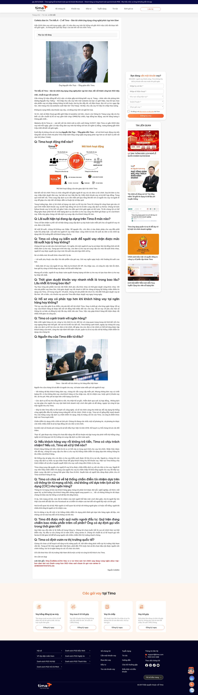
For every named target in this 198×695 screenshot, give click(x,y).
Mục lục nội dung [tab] (44, 35)
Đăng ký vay (145, 116)
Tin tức (115, 9)
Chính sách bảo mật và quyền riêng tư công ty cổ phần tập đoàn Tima (143, 258)
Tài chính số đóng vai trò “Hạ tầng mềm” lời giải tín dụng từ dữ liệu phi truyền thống (141, 196)
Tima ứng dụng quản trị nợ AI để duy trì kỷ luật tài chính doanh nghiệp (143, 228)
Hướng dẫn (126, 660)
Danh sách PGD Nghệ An (75, 656)
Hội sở (39, 651)
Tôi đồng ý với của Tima (145, 111)
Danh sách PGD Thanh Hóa (75, 661)
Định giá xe (128, 9)
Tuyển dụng (101, 9)
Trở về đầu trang (152, 677)
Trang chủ (36, 15)
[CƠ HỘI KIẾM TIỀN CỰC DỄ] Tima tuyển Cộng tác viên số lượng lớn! (141, 284)
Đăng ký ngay (48, 627)
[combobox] (146, 97)
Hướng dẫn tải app (145, 2)
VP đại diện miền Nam (45, 656)
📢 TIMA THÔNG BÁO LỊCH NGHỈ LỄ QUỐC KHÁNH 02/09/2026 (142, 154)
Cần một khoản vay (108, 656)
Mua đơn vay (106, 660)
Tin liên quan (143, 125)
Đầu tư (88, 9)
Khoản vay (75, 9)
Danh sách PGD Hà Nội (46, 661)
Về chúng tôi (60, 9)
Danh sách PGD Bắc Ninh (75, 651)
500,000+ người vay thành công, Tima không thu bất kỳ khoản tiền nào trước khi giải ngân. (146, 80)
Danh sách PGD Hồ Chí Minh (48, 667)
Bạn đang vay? (146, 75)
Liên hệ (150, 9)
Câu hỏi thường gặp (130, 665)
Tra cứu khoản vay (108, 669)
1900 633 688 (153, 657)
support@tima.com (154, 654)
